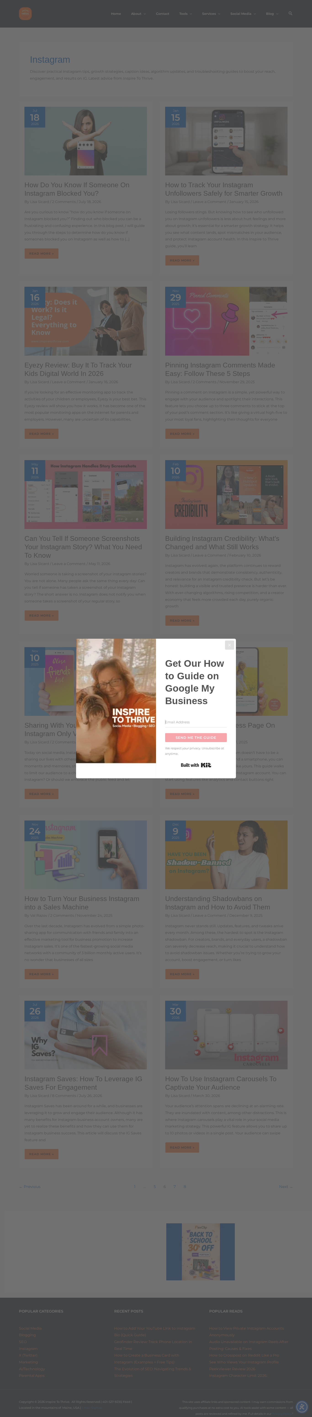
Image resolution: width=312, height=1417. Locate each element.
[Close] (229, 645)
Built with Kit (196, 765)
